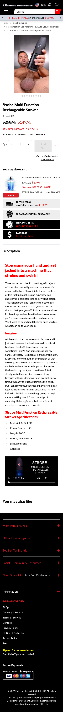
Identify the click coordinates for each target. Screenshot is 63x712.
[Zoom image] (31, 64)
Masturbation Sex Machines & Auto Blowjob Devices (32, 26)
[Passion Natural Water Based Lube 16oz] (11, 184)
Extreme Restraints (25, 691)
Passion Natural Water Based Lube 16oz (42, 177)
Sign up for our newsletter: (18, 650)
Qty (5, 144)
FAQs (6, 607)
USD (38, 4)
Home (6, 22)
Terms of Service (12, 617)
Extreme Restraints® (42, 700)
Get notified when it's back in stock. (47, 158)
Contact (7, 622)
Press (6, 643)
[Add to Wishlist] (56, 146)
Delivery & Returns (13, 612)
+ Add (10, 195)
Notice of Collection (14, 632)
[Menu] (6, 11)
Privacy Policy (10, 627)
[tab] (22, 96)
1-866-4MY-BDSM (13, 601)
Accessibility (10, 638)
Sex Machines (20, 22)
